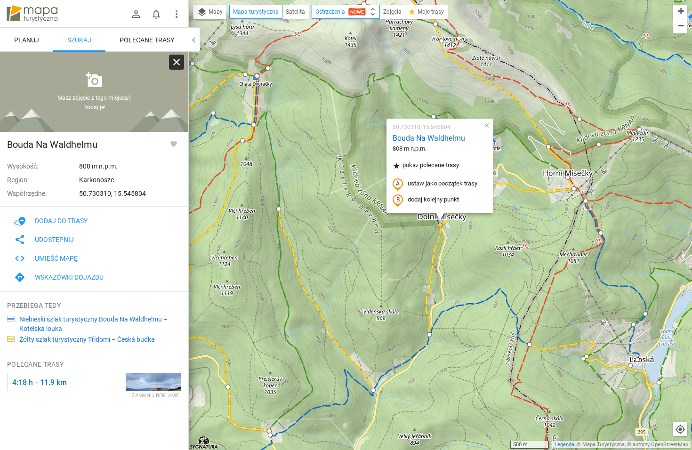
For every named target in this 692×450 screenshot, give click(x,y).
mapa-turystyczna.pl (32, 13)
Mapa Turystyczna (603, 445)
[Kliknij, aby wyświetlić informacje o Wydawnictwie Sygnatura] (204, 442)
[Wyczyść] (176, 62)
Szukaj (79, 40)
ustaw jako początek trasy (442, 183)
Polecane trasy (147, 40)
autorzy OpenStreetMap (660, 445)
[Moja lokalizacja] (680, 429)
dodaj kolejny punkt (433, 199)
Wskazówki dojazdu (69, 277)
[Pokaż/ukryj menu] (176, 14)
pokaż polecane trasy (430, 165)
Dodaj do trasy (61, 221)
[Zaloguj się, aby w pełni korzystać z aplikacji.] (173, 143)
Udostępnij (54, 239)
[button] (227, 387)
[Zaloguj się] (136, 14)
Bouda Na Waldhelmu (429, 138)
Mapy (215, 11)
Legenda (564, 445)
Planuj (26, 40)
